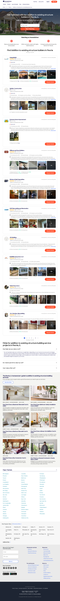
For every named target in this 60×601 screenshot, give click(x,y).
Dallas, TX (33, 527)
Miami (4, 507)
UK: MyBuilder (45, 588)
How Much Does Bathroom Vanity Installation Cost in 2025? (43, 405)
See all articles (8, 382)
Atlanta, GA (8, 527)
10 (35, 338)
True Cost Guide (46, 551)
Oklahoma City (24, 518)
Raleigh (23, 507)
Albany (23, 497)
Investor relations (47, 572)
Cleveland (23, 513)
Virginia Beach (43, 507)
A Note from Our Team (47, 558)
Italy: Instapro (30, 588)
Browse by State (16, 524)
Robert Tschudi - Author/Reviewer (11, 429)
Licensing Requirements (48, 560)
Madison (42, 511)
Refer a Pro (45, 554)
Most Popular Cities (6, 524)
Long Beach (5, 482)
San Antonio (42, 499)
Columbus (23, 515)
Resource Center (46, 553)
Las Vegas (23, 494)
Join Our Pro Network (32, 567)
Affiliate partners (46, 578)
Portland (42, 473)
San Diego (5, 490)
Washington (5, 501)
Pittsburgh (42, 480)
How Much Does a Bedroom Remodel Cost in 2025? (15, 432)
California (26, 592)
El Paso (41, 492)
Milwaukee (42, 513)
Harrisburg (42, 476)
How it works (46, 565)
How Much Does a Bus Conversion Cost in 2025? (14, 458)
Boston (23, 480)
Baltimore (23, 478)
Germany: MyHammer (23, 588)
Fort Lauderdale (7, 503)
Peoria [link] (10, 7)
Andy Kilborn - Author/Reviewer (38, 402)
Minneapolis (24, 486)
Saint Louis (23, 492)
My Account (45, 549)
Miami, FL (16, 529)
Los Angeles (6, 484)
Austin (41, 488)
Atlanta (4, 513)
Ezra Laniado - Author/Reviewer (10, 402)
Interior (4, 4)
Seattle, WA (8, 538)
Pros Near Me (46, 556)
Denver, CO (42, 527)
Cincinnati (23, 511)
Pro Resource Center (32, 568)
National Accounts (32, 572)
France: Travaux (15, 588)
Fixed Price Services (32, 553)
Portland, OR (17, 534)
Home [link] (4, 7)
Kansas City (24, 490)
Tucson (4, 478)
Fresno (4, 480)
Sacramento (6, 488)
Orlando (5, 509)
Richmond (42, 505)
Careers (45, 568)
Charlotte (23, 503)
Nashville (42, 486)
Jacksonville (6, 505)
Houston (42, 497)
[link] (30, 59)
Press (44, 570)
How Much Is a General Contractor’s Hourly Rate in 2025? (43, 458)
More (20, 4)
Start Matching (30, 29)
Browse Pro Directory (32, 551)
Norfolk (41, 503)
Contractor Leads (31, 570)
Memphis (42, 484)
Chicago (5, 515)
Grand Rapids (24, 484)
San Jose (5, 494)
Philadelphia (43, 478)
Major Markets (7, 470)
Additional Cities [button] (6, 542)
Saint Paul (23, 488)
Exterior (9, 4)
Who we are (45, 567)
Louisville (23, 473)
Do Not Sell (31, 592)
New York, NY (50, 529)
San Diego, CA (42, 534)
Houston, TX (50, 527)
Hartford (5, 499)
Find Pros (30, 549)
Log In (48, 1)
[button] (14, 74)
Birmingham (6, 473)
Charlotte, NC (17, 527)
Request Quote (50, 82)
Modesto (5, 486)
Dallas (41, 490)
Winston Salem (24, 509)
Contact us (45, 574)
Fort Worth (42, 494)
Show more (53, 68)
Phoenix (5, 476)
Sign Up (54, 1)
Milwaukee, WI (25, 529)
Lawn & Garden (15, 4)
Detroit (23, 482)
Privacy (23, 592)
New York (23, 499)
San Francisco (6, 492)
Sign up (10, 561)
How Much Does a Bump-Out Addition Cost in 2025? (43, 432)
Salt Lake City (43, 501)
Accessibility (36, 592)
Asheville (23, 501)
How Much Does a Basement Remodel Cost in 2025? (15, 405)
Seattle (41, 509)
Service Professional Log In (33, 565)
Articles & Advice (25, 4)
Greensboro (24, 505)
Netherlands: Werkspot (38, 588)
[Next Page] (38, 338)
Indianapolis (5, 518)
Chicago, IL (25, 527)
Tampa (4, 511)
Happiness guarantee (47, 576)
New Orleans (24, 476)
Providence (42, 482)
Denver (4, 497)
